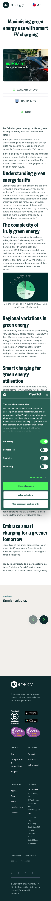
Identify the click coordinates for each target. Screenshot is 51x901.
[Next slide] (43, 619)
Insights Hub (17, 807)
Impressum (25, 861)
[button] (36, 5)
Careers (14, 812)
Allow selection (25, 495)
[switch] (44, 450)
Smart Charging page (30, 567)
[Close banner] (47, 395)
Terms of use (16, 855)
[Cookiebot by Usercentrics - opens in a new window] (30, 395)
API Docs (32, 759)
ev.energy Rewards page (29, 515)
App (12, 754)
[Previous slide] (33, 619)
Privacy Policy (30, 855)
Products (32, 754)
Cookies (14, 861)
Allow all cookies (26, 486)
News (13, 801)
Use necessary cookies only (25, 504)
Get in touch (33, 765)
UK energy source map (18, 337)
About (13, 790)
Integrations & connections (17, 762)
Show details (36, 477)
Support (14, 771)
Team (13, 796)
